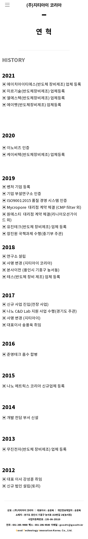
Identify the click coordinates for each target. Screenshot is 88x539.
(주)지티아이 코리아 (44, 5)
